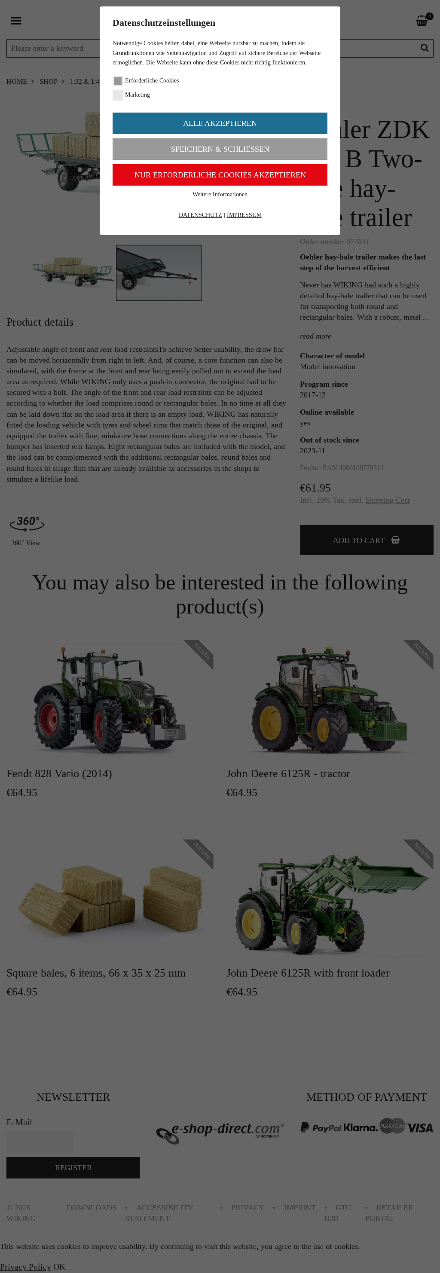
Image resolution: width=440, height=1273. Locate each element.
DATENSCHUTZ (200, 215)
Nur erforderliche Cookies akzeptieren (220, 175)
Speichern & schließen (220, 149)
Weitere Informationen (220, 194)
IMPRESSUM (244, 215)
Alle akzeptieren (220, 123)
